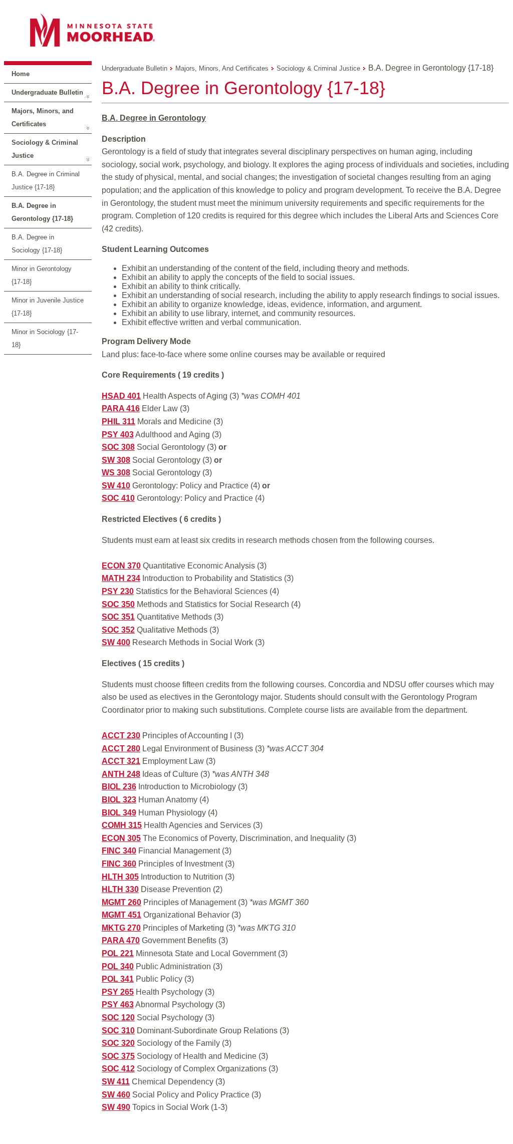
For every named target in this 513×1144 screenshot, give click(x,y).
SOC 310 (118, 1030)
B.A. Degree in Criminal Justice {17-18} (46, 180)
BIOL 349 (119, 812)
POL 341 (118, 979)
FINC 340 (119, 850)
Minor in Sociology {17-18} (45, 338)
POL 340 (118, 966)
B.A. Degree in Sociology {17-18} (37, 243)
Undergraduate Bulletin (47, 92)
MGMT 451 (121, 915)
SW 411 (116, 1081)
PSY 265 (118, 992)
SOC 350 (118, 604)
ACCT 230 (121, 735)
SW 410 (116, 485)
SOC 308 (118, 447)
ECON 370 (121, 565)
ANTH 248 (121, 774)
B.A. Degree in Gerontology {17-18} (42, 212)
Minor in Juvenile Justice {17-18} (48, 307)
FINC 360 (119, 864)
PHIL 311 (118, 421)
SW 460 (116, 1094)
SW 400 (116, 642)
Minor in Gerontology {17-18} (42, 275)
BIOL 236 (119, 786)
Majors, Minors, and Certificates (43, 117)
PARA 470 (121, 940)
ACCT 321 (121, 761)
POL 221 (118, 953)
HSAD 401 (121, 396)
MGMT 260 (121, 902)
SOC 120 (118, 1017)
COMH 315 (122, 825)
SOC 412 (118, 1068)
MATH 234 (121, 578)
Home (21, 74)
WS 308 (116, 472)
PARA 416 (121, 408)
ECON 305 (121, 838)
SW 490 (116, 1107)
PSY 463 (118, 1004)
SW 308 (116, 460)
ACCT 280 (121, 748)
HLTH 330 (120, 889)
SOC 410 (118, 498)
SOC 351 (118, 617)
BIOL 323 (119, 799)
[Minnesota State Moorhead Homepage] (256, 30)
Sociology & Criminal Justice (45, 149)
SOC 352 (118, 630)
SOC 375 (118, 1056)
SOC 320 (118, 1043)
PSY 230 (118, 591)
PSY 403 (118, 434)
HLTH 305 (120, 877)
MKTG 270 (121, 928)
